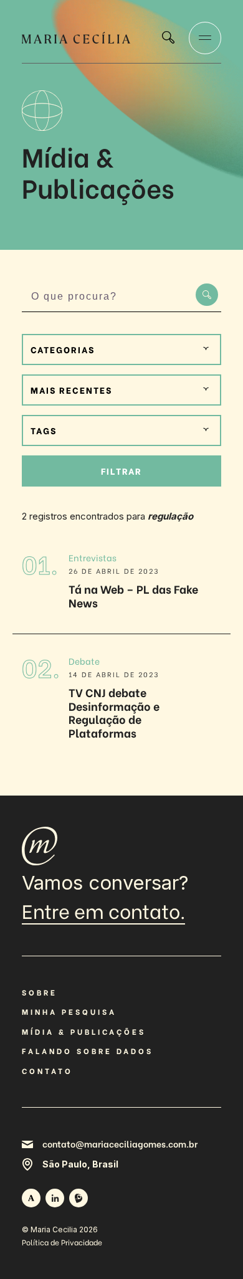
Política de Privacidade (62, 1242)
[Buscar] (168, 39)
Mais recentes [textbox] (71, 389)
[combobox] (121, 349)
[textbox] (121, 349)
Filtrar (121, 470)
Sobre (39, 992)
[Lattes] (78, 1198)
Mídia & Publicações (84, 1031)
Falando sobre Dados (87, 1050)
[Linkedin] (54, 1198)
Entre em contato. (103, 912)
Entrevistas (93, 557)
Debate (84, 660)
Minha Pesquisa (69, 1011)
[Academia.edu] (31, 1198)
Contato (47, 1070)
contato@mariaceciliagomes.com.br (120, 1143)
